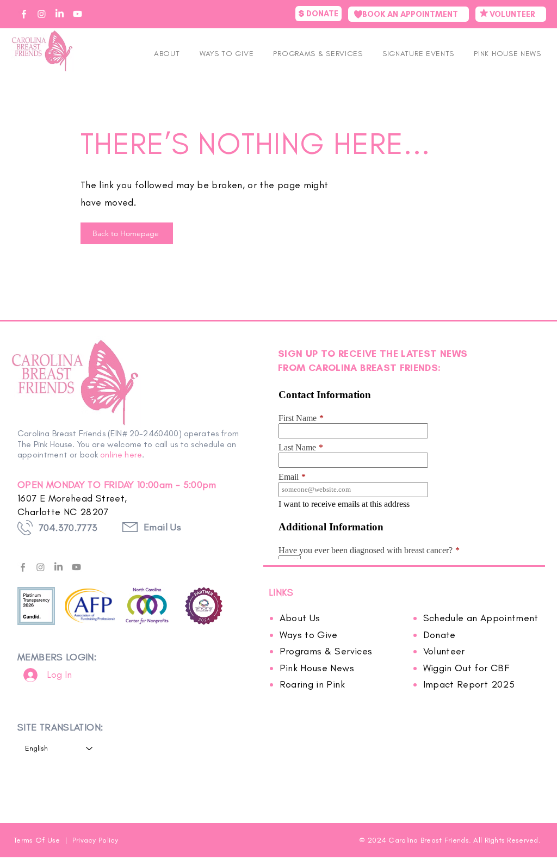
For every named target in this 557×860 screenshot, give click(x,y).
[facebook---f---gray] (22, 567)
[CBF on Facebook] (23, 14)
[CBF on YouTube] (77, 14)
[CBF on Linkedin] (59, 14)
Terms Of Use (38, 840)
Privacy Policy (95, 840)
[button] (418, 53)
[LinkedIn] (58, 567)
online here (121, 454)
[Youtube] (76, 567)
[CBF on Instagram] (41, 14)
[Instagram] (40, 567)
